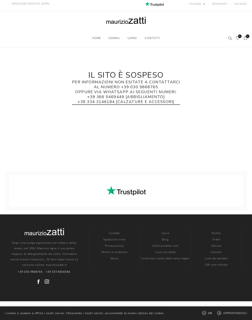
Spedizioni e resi (114, 239)
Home (96, 38)
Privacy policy (114, 246)
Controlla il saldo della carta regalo (165, 258)
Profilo (216, 233)
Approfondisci (235, 313)
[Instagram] (47, 280)
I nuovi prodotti (165, 252)
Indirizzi (216, 246)
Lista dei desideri (216, 258)
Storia (114, 258)
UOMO (132, 38)
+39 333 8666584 (58, 272)
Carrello (216, 252)
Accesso (240, 4)
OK (210, 313)
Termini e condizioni (114, 252)
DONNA (114, 38)
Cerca (165, 233)
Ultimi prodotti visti (165, 246)
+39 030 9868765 (30, 272)
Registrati (219, 4)
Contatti (152, 38)
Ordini (216, 239)
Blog (165, 239)
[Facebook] (38, 280)
